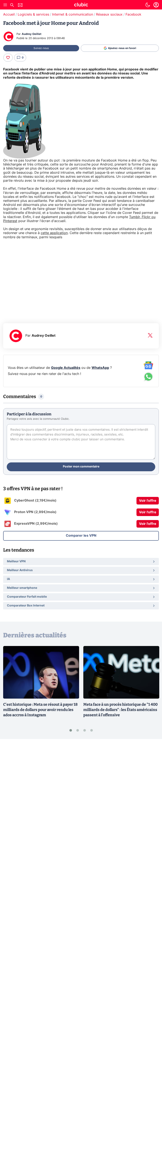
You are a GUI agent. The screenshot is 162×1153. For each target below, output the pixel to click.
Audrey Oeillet (31, 34)
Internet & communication (72, 14)
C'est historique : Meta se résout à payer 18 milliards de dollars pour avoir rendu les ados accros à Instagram (40, 709)
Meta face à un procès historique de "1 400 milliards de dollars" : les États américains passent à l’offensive (120, 709)
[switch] (147, 5)
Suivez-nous (41, 48)
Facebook (133, 14)
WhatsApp (100, 367)
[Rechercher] (12, 6)
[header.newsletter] (20, 6)
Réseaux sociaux (109, 14)
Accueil (9, 14)
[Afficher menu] (5, 5)
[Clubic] (81, 5)
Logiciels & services (33, 14)
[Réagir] (8, 57)
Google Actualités (65, 367)
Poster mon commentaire (81, 466)
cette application (54, 233)
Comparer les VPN (81, 535)
